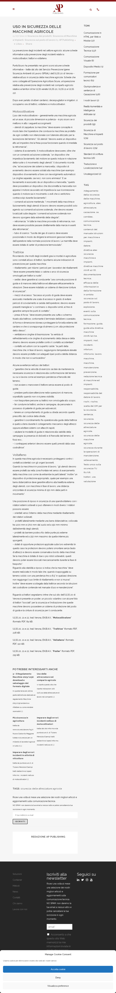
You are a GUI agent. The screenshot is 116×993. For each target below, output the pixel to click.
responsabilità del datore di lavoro (93, 395)
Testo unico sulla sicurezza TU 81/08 (92, 468)
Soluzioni (17, 874)
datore (87, 246)
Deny (58, 977)
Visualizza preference (58, 986)
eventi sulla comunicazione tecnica (92, 315)
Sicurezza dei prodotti (39, 36)
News (15, 891)
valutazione (90, 481)
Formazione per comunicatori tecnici (91, 76)
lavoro (98, 354)
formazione (89, 324)
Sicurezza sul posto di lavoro (40, 40)
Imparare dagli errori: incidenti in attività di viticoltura (24, 755)
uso (94, 477)
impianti (88, 340)
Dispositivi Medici (92, 66)
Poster (56, 651)
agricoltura (89, 203)
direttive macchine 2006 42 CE (93, 268)
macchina (89, 358)
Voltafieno (58, 640)
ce (97, 212)
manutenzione (91, 367)
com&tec (88, 217)
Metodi (16, 886)
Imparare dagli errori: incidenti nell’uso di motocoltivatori (48, 721)
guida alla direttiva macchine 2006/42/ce (93, 332)
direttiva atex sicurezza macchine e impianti (90, 256)
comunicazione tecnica (92, 223)
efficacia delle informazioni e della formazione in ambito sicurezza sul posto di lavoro (92, 293)
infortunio (89, 354)
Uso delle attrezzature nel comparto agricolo (46, 677)
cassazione (89, 212)
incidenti (88, 345)
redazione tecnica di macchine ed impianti (93, 380)
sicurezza (89, 419)
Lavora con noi (20, 909)
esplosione (89, 307)
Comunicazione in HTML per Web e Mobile (92, 37)
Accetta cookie (58, 969)
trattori (87, 477)
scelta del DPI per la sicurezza (93, 408)
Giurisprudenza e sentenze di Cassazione (92, 90)
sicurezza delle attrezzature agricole (41, 788)
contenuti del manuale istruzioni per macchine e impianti (93, 235)
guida (100, 324)
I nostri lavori (90, 100)
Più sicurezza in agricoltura (20, 719)
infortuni (88, 349)
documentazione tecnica (92, 276)
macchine (89, 363)
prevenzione (90, 372)
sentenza (88, 414)
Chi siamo (17, 903)
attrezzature (90, 208)
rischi (86, 402)
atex (98, 203)
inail (95, 340)
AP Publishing (66, 40)
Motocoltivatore (62, 617)
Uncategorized (91, 174)
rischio (94, 402)
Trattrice (58, 629)
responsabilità (91, 389)
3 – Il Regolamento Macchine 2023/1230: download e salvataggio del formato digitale (23, 680)
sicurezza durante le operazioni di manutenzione (93, 452)
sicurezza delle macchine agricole (92, 439)
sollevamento (91, 460)
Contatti (16, 897)
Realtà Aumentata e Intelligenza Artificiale (93, 110)
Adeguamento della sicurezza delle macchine (92, 195)
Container (17, 880)
